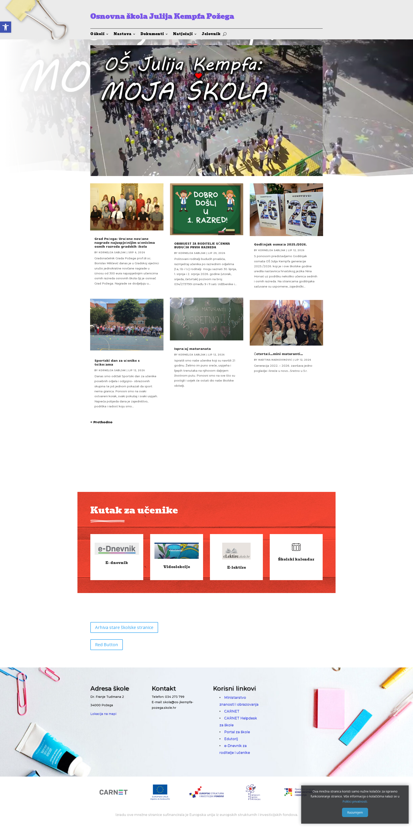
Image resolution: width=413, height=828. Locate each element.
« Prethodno (101, 422)
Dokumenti (152, 34)
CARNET (231, 711)
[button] (5, 27)
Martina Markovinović (275, 359)
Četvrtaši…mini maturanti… (278, 354)
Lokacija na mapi (103, 714)
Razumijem (355, 812)
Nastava (122, 34)
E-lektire (236, 567)
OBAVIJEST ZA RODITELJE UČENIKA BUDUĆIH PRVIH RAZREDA (202, 245)
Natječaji (183, 34)
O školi (97, 34)
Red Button (106, 644)
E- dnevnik (116, 562)
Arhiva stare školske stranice (124, 627)
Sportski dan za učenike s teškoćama (117, 362)
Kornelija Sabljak (112, 252)
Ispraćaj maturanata (192, 349)
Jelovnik (211, 34)
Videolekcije (176, 567)
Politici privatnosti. (355, 801)
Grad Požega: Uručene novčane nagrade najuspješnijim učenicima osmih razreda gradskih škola (124, 242)
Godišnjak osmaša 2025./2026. (280, 244)
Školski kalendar (296, 559)
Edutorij (231, 739)
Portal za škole (237, 732)
